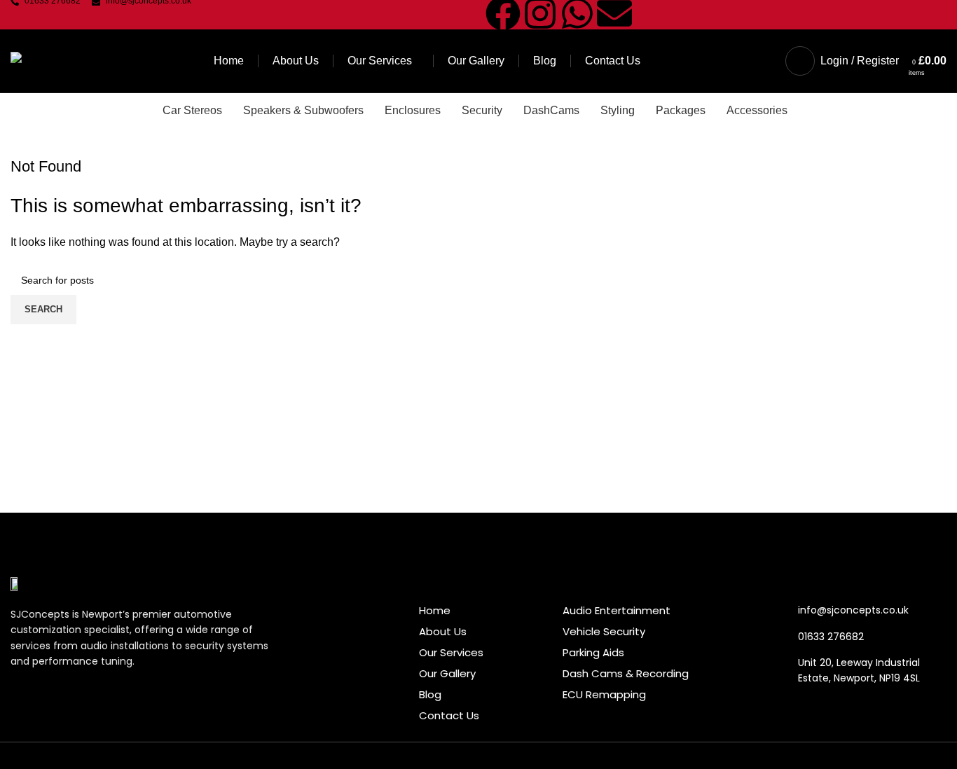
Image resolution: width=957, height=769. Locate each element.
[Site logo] (47, 60)
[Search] (771, 61)
